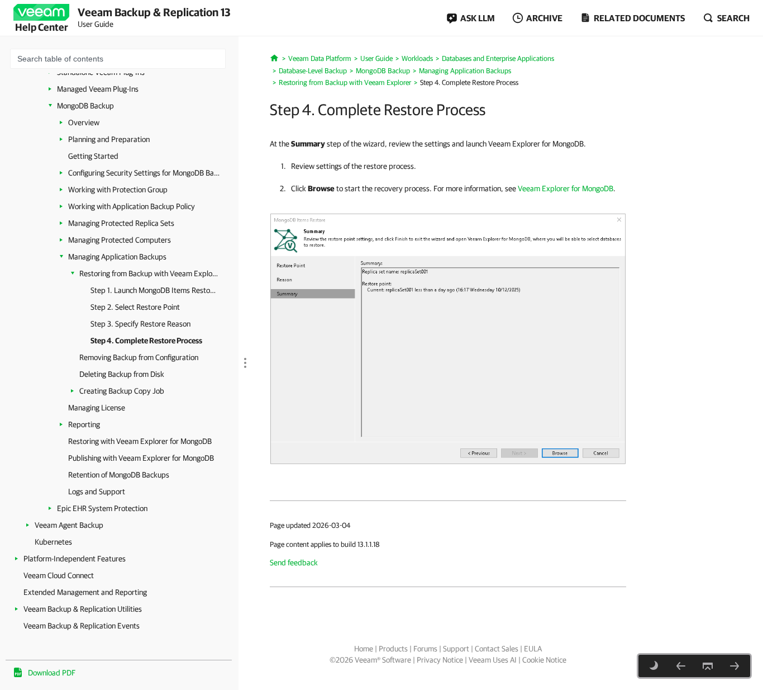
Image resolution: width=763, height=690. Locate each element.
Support (456, 648)
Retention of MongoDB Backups (118, 474)
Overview (83, 122)
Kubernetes (53, 541)
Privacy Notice (440, 659)
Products (393, 648)
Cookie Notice (544, 659)
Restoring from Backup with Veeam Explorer (149, 273)
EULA (533, 648)
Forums (425, 648)
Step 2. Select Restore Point (135, 307)
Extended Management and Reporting (85, 592)
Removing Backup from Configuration (138, 357)
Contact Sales (496, 648)
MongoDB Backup (85, 105)
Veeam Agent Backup (69, 525)
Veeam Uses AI (493, 659)
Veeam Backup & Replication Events (81, 625)
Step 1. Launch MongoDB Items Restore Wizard (153, 290)
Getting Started (93, 156)
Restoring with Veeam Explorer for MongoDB (140, 441)
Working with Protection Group (118, 189)
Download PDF (51, 672)
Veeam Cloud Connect (58, 575)
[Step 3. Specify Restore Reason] (681, 666)
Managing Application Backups (117, 256)
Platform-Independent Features (74, 558)
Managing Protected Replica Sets (121, 223)
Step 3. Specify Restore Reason (140, 323)
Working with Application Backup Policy (131, 206)
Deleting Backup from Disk (121, 374)
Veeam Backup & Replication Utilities (82, 608)
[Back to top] (707, 666)
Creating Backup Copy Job (121, 390)
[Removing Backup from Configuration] (734, 666)
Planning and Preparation (109, 139)
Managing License (96, 407)
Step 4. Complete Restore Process (146, 340)
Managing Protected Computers (119, 239)
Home (363, 648)
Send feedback (294, 562)
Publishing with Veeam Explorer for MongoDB (141, 457)
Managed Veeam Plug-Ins (98, 88)
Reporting (84, 424)
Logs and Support (96, 491)
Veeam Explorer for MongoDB (565, 188)
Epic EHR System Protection (102, 508)
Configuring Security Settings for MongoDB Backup (145, 172)
